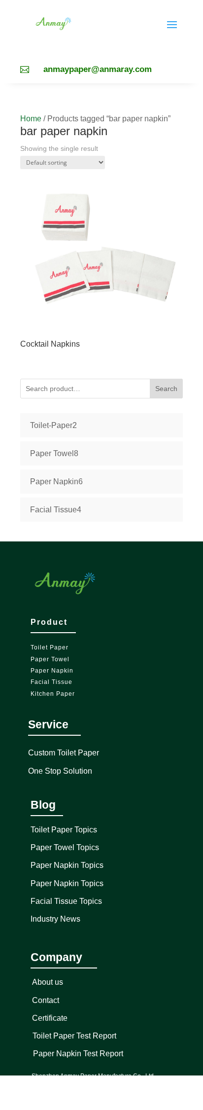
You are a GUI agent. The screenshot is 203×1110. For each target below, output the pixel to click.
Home (30, 118)
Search (166, 389)
